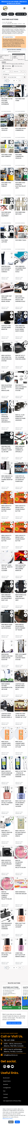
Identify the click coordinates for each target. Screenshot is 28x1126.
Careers (5, 1097)
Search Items (7, 1081)
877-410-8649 (7, 22)
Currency (19, 23)
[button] (24, 8)
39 (14, 80)
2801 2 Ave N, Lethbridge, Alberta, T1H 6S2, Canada (13, 1050)
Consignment (7, 1087)
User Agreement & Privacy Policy (12, 1101)
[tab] (18, 57)
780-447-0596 (9, 1040)
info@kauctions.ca (11, 1055)
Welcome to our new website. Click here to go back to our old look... (14, 2)
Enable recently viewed (14, 1023)
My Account (6, 1078)
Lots (7, 994)
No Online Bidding (6, 111)
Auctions (5, 1084)
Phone (3, 22)
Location (4, 23)
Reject (11, 1122)
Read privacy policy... (8, 1118)
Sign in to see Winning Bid (5, 278)
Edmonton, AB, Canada (12, 23)
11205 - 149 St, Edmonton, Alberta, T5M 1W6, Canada (13, 1045)
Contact (5, 1094)
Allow (17, 1122)
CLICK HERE (14, 43)
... (11, 80)
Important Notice (9, 37)
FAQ (4, 1091)
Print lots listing (6, 66)
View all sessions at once (14, 52)
